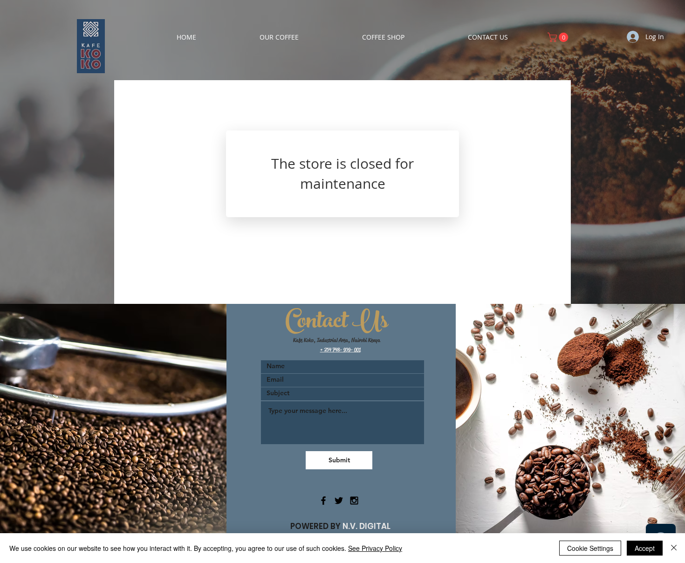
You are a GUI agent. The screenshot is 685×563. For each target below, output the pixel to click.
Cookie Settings (590, 548)
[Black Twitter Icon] (338, 500)
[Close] (673, 548)
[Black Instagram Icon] (354, 500)
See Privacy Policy (375, 548)
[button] (559, 37)
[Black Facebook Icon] (323, 500)
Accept (645, 548)
